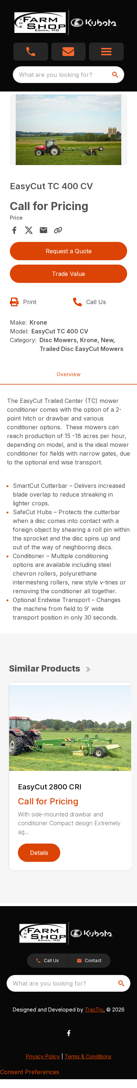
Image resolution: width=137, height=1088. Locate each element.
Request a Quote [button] (69, 251)
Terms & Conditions (88, 1056)
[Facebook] (68, 1033)
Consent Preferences (29, 1072)
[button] (30, 51)
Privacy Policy (43, 1056)
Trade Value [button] (68, 273)
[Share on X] (28, 230)
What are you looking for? (55, 74)
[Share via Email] (43, 230)
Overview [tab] (69, 374)
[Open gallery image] (69, 129)
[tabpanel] (69, 130)
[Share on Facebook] (14, 230)
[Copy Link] (58, 230)
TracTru (94, 1009)
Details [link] (39, 852)
